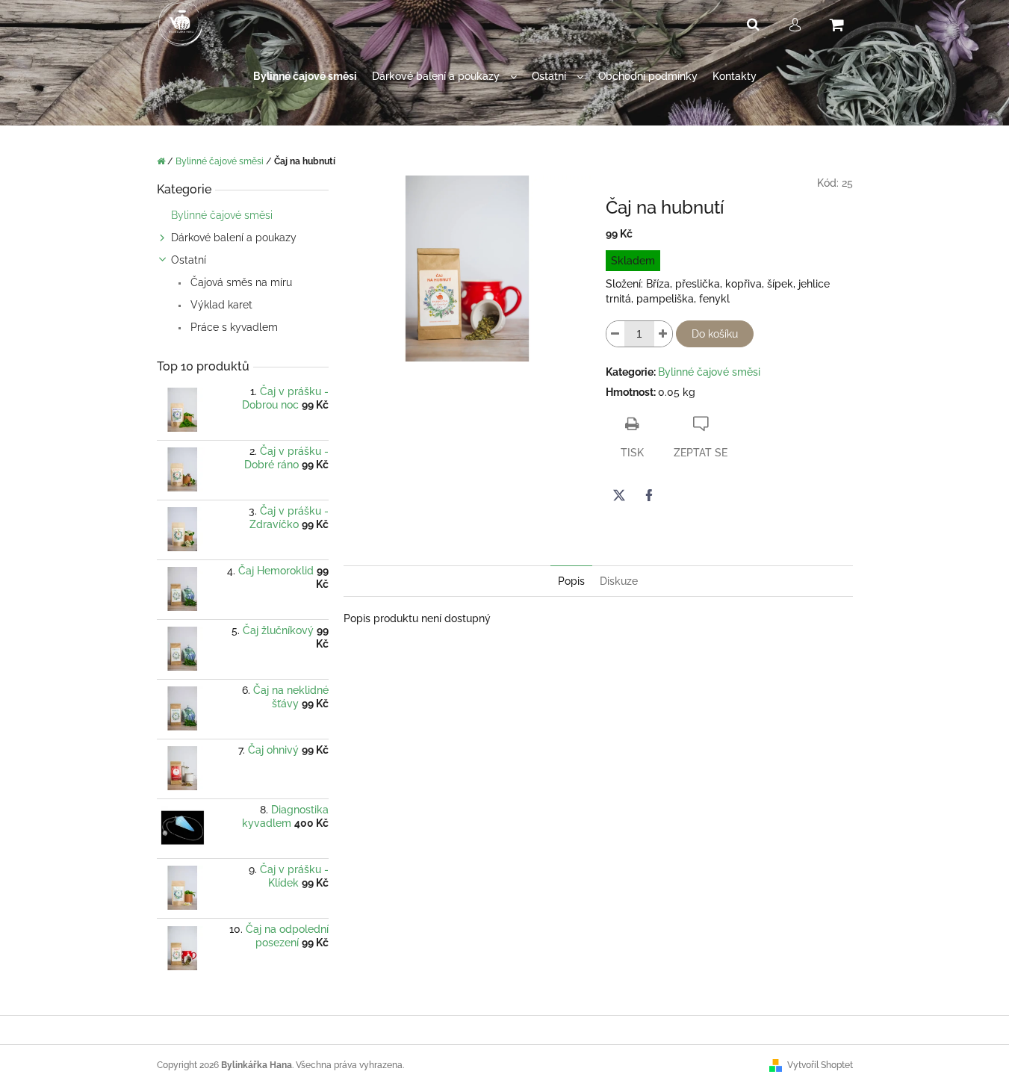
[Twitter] (619, 495)
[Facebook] (649, 495)
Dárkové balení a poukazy (234, 237)
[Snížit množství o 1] (615, 334)
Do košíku (715, 334)
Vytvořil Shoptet (820, 1065)
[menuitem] (305, 76)
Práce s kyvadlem (232, 327)
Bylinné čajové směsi (222, 215)
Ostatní (188, 260)
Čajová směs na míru (239, 282)
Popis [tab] (571, 581)
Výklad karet (219, 305)
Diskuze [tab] (619, 581)
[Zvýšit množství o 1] (663, 334)
